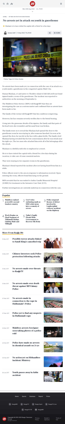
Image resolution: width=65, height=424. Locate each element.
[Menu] (61, 3)
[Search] (3, 3)
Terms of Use (58, 418)
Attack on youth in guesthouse (19, 16)
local (5, 16)
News (17, 396)
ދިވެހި (11, 3)
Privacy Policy (37, 418)
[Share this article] (49, 32)
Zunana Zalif (11, 33)
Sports (24, 396)
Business (32, 396)
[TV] (7, 3)
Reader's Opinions (47, 418)
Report (41, 396)
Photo (48, 396)
